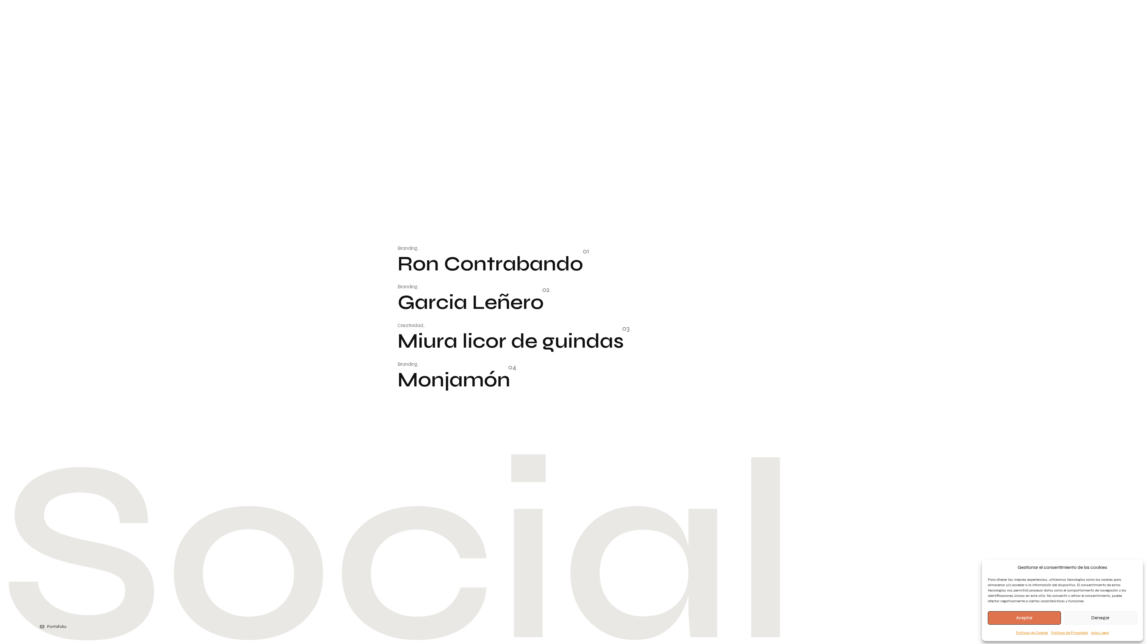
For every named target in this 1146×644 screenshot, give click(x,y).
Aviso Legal (1100, 633)
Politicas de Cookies (1032, 633)
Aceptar (1024, 617)
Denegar (1100, 617)
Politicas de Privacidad (1069, 633)
